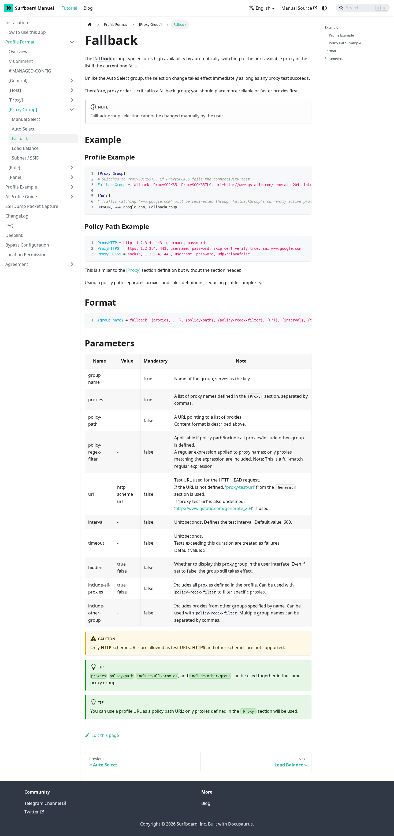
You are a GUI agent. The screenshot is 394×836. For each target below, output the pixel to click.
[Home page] (90, 24)
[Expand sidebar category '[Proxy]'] (72, 100)
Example (331, 27)
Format (330, 50)
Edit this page (105, 735)
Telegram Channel (42, 803)
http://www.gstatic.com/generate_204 (213, 508)
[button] (40, 42)
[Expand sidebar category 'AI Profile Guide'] (72, 196)
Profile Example (341, 35)
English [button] (263, 8)
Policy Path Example (345, 43)
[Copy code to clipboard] (304, 173)
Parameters (334, 58)
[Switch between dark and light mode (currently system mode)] (324, 8)
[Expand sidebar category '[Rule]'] (72, 167)
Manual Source (296, 8)
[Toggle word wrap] (295, 173)
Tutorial (69, 8)
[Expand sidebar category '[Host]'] (72, 90)
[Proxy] (133, 270)
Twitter (31, 812)
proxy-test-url (240, 487)
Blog (88, 8)
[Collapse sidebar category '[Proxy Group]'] (72, 109)
